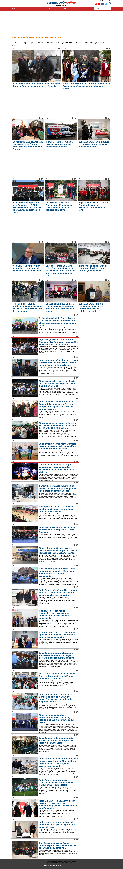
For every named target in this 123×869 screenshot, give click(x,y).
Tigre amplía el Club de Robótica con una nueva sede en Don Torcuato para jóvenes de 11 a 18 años (27, 307)
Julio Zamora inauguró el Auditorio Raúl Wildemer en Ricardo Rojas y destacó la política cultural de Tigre (56, 655)
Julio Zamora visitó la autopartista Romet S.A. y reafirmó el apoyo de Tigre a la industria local (56, 740)
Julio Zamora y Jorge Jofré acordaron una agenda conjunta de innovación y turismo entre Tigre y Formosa (58, 446)
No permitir (66, 9)
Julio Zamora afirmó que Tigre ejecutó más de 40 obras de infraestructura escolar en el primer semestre (58, 592)
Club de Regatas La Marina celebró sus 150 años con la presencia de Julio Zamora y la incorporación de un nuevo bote (61, 271)
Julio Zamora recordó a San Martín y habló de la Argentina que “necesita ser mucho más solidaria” (86, 86)
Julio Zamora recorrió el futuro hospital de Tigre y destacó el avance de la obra (94, 144)
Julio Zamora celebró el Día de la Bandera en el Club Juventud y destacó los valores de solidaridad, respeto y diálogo (56, 698)
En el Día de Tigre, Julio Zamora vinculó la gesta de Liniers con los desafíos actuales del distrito (59, 206)
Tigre (14, 48)
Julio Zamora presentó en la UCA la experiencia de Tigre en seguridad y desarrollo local (57, 824)
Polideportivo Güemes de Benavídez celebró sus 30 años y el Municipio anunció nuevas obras (57, 509)
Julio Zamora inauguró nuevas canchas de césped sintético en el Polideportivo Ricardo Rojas (56, 782)
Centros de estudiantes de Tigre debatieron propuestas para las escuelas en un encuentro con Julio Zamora (56, 468)
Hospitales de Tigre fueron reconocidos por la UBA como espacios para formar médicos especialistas (54, 614)
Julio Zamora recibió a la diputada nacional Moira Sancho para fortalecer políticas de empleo (91, 307)
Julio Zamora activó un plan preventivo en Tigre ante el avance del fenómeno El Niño (27, 268)
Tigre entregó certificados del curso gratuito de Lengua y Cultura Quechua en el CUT (93, 268)
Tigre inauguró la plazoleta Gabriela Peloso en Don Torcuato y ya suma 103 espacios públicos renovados (58, 342)
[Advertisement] (61, 23)
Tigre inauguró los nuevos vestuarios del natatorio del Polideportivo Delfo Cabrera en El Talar (57, 383)
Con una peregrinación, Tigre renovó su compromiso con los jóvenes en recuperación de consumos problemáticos (57, 572)
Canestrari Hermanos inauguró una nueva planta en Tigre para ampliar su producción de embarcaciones (58, 488)
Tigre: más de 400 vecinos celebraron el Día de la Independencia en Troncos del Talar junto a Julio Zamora (58, 425)
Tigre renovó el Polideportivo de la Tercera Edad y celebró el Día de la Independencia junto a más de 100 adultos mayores (56, 405)
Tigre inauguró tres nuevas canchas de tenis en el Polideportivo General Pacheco (57, 529)
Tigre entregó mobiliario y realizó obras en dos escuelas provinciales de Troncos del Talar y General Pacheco (58, 550)
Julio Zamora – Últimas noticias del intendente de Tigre (36, 37)
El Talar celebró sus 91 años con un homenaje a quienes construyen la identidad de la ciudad (60, 307)
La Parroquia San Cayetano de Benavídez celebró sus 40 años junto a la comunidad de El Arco (28, 145)
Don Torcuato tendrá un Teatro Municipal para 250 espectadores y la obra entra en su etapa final (57, 845)
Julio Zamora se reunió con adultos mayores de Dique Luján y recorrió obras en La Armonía (36, 84)
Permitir (74, 9)
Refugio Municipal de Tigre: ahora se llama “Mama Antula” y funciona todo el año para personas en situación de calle (57, 322)
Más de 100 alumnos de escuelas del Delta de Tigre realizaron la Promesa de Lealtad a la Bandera (57, 676)
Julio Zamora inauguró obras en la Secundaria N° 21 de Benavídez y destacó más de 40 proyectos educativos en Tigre (27, 207)
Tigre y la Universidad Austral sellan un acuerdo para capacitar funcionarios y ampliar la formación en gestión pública (58, 804)
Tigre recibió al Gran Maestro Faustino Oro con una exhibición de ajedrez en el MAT (93, 206)
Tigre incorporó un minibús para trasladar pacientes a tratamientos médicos (59, 144)
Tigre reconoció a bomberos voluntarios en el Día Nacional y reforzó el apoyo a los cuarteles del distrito (56, 718)
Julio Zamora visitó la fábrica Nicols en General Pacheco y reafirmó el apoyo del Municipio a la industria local (58, 362)
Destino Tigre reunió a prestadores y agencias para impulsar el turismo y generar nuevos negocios (57, 634)
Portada (14, 9)
